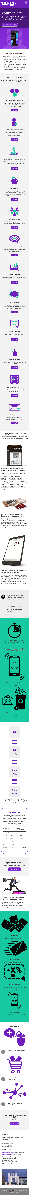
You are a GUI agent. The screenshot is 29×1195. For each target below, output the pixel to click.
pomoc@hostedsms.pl (8, 1152)
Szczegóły (14, 110)
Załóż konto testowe (14, 869)
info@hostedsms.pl (7, 1154)
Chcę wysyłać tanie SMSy (9, 25)
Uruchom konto (14, 1123)
